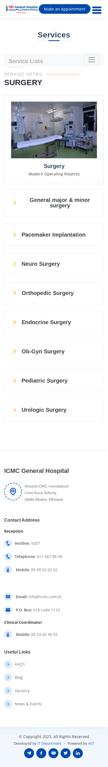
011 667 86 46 (38, 557)
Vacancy (22, 691)
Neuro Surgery (41, 264)
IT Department (49, 743)
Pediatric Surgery (45, 381)
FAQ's (20, 664)
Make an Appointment (64, 9)
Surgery (54, 166)
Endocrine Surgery (46, 322)
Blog (19, 677)
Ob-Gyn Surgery (43, 351)
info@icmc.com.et (38, 597)
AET (91, 743)
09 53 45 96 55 (36, 634)
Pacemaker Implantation (54, 235)
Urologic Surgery (44, 410)
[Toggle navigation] (91, 59)
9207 (27, 543)
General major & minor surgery (60, 202)
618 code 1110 (37, 610)
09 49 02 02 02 (36, 570)
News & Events (28, 704)
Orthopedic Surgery (48, 293)
